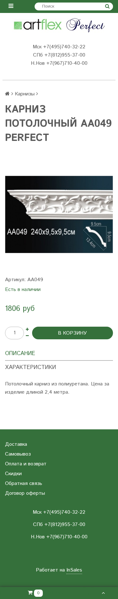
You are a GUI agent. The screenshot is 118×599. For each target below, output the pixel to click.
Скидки (13, 473)
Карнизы (25, 94)
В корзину (72, 333)
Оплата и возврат (26, 464)
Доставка (16, 444)
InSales (74, 570)
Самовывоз (18, 454)
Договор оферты (25, 493)
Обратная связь (23, 483)
